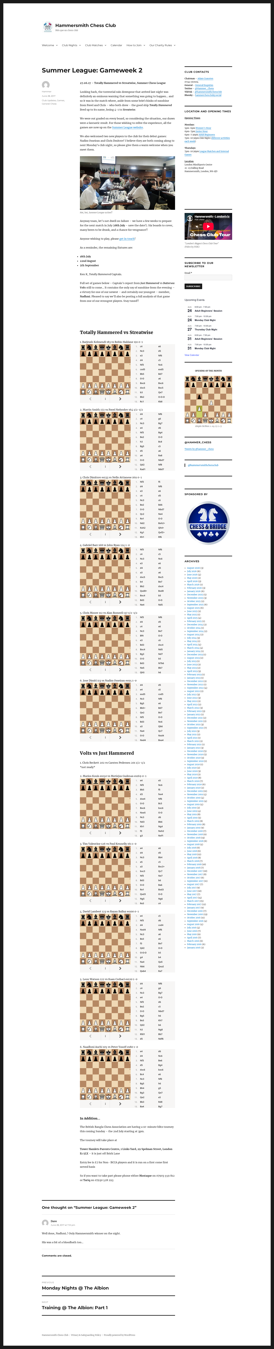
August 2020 (193, 764)
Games (60, 100)
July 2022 (191, 694)
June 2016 (192, 931)
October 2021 (193, 724)
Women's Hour (203, 128)
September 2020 (195, 761)
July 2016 (191, 927)
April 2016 (192, 937)
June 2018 (192, 851)
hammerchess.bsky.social (208, 95)
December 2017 (195, 871)
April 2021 (192, 738)
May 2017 (192, 894)
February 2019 (194, 824)
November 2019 (195, 794)
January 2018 (193, 867)
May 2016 (192, 934)
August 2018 (193, 844)
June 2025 (192, 611)
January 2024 (193, 651)
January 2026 (194, 591)
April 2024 (192, 644)
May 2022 (192, 701)
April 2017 (192, 897)
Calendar (116, 45)
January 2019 (193, 827)
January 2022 (193, 714)
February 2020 (194, 784)
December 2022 (195, 681)
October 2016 (193, 917)
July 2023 (191, 661)
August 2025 (193, 608)
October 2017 (193, 877)
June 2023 (192, 664)
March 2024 (193, 648)
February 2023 (194, 674)
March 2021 (193, 741)
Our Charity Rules (161, 45)
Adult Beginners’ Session (208, 310)
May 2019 (192, 814)
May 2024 (192, 641)
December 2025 (195, 594)
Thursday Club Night (206, 329)
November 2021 (195, 721)
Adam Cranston (205, 78)
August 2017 (193, 884)
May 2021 (192, 734)
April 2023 (192, 671)
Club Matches (94, 45)
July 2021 (191, 731)
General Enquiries (204, 85)
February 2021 (194, 744)
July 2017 (191, 887)
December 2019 (195, 791)
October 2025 (194, 601)
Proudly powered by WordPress (119, 1335)
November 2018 (195, 834)
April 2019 (192, 817)
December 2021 (195, 718)
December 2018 (195, 831)
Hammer (46, 91)
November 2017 (195, 874)
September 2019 (195, 801)
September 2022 (195, 688)
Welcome (48, 45)
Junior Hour (202, 131)
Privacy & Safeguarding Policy (86, 1335)
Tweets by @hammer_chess (199, 449)
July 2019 (191, 807)
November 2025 (195, 598)
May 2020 (192, 774)
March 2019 (193, 821)
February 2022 (194, 711)
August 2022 (193, 691)
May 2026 (192, 578)
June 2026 (192, 574)
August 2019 (193, 804)
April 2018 (192, 857)
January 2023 (193, 678)
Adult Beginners (207, 134)
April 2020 (192, 777)
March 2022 (193, 708)
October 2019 (193, 797)
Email (188, 273)
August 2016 (193, 924)
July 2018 (191, 847)
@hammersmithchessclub (208, 92)
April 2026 (192, 581)
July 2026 (192, 571)
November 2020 (195, 754)
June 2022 (192, 698)
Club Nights (69, 45)
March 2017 (193, 901)
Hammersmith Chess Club (85, 25)
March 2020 (193, 781)
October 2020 (194, 757)
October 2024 (194, 628)
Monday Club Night (205, 320)
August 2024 (193, 634)
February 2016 (194, 944)
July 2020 (191, 767)
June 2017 (192, 891)
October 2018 (193, 837)
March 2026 (193, 584)
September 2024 (195, 631)
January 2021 (193, 748)
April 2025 (192, 618)
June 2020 (192, 771)
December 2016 (195, 911)
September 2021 (195, 728)
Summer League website (127, 127)
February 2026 (194, 588)
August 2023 (193, 658)
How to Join (134, 45)
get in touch (127, 238)
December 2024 (195, 624)
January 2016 (193, 947)
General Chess (49, 103)
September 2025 (195, 604)
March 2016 (193, 941)
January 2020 (193, 787)
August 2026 (193, 568)
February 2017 (194, 904)
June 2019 (192, 811)
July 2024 (191, 638)
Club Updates (49, 100)
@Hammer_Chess (204, 88)
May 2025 (192, 614)
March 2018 (193, 861)
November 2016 (195, 914)
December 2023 (195, 654)
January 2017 (193, 907)
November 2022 (195, 684)
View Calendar (192, 355)
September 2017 (195, 881)
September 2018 (195, 841)
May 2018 (192, 854)
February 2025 (194, 621)
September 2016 (195, 921)
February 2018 (194, 864)
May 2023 (192, 668)
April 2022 (192, 704)
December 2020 (195, 751)
